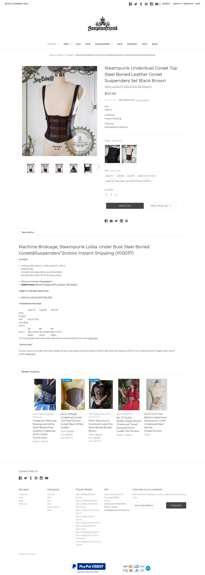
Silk (78, 44)
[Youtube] (156, 4)
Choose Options (45, 394)
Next (98, 166)
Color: (113, 140)
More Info (30, 354)
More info (92, 338)
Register (188, 3)
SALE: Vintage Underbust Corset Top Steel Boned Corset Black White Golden (72, 420)
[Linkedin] (121, 221)
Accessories (102, 44)
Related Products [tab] (31, 371)
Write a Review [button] (142, 100)
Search (166, 3)
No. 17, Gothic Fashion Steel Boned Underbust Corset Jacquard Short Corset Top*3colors (128, 424)
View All (79, 544)
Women (52, 44)
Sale (119, 44)
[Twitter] (135, 4)
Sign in (176, 3)
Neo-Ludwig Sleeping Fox (87, 532)
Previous (21, 166)
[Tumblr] (141, 4)
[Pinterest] (146, 4)
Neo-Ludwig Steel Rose (86, 500)
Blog (154, 44)
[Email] (111, 221)
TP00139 (47, 284)
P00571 (73, 284)
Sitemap (23, 504)
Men (66, 44)
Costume (132, 44)
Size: (113, 170)
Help (144, 44)
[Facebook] (130, 4)
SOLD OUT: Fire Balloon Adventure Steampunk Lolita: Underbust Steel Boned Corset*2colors (155, 422)
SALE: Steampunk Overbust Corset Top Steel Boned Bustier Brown (101, 425)
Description (28, 232)
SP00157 (61, 284)
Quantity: (109, 189)
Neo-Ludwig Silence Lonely (88, 541)
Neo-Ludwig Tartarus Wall (88, 522)
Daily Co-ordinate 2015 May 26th (36, 297)
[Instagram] (151, 4)
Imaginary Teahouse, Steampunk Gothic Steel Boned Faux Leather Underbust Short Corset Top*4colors (45, 429)
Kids (87, 44)
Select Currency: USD (16, 3)
